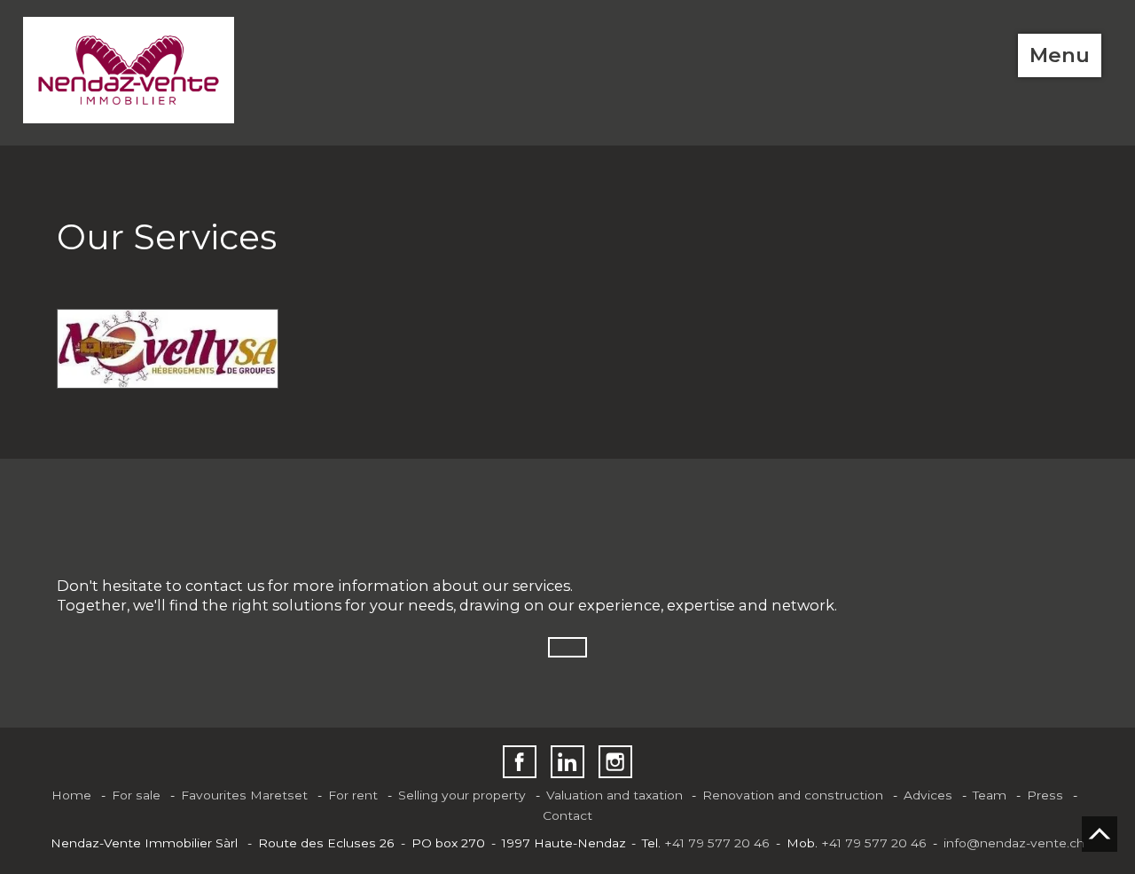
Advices (928, 795)
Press (1045, 795)
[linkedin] (567, 761)
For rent (353, 795)
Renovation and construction (792, 795)
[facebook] (519, 761)
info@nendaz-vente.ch (1013, 843)
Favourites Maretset (244, 795)
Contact (567, 815)
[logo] (129, 70)
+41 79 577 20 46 (717, 843)
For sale (136, 795)
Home (71, 795)
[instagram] (615, 761)
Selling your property (462, 795)
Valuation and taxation (614, 795)
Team (989, 795)
